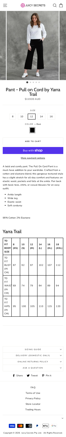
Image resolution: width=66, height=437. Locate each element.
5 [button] (39, 82)
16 (51, 116)
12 (31, 116)
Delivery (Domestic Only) (33, 355)
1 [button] (27, 82)
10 (21, 116)
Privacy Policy (32, 398)
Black (32, 130)
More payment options (33, 158)
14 (41, 116)
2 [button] (30, 82)
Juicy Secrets (27, 433)
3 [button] (33, 82)
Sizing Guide (33, 349)
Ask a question (33, 368)
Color (33, 124)
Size (33, 110)
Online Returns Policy (33, 361)
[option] (33, 45)
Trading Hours (33, 409)
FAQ (33, 387)
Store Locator (33, 404)
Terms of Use (33, 393)
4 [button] (36, 82)
